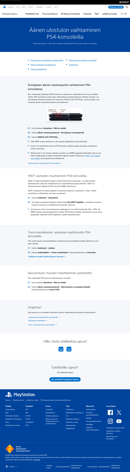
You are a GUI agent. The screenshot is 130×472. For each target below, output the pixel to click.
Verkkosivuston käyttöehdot (76, 466)
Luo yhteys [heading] (111, 406)
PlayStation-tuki (18, 400)
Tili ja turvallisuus (50, 14)
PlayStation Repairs (72, 419)
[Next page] (125, 14)
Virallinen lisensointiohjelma (92, 429)
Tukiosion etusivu (9, 14)
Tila (67, 416)
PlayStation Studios (12, 416)
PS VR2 (28, 416)
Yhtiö (7, 422)
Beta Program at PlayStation (112, 437)
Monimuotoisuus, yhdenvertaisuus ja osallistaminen (52, 421)
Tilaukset (87, 14)
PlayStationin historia (12, 425)
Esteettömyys (50, 413)
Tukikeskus (70, 409)
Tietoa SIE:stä (10, 409)
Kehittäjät (89, 424)
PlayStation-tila (32, 14)
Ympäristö (49, 409)
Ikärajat (88, 418)
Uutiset (48, 7)
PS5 (17, 7)
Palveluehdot (90, 409)
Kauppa (10, 7)
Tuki (55, 7)
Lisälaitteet (39, 7)
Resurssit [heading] (90, 406)
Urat (6, 413)
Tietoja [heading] (8, 406)
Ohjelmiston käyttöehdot (115, 466)
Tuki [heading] (68, 406)
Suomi (12, 467)
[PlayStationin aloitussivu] (4, 7)
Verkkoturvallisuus (52, 416)
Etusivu (7, 400)
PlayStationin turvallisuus (74, 413)
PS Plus (30, 7)
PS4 (27, 413)
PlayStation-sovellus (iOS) (115, 428)
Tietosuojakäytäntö (62, 467)
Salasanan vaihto (72, 422)
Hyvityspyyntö (71, 425)
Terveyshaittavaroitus (93, 421)
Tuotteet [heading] (29, 406)
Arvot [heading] (48, 406)
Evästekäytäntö (104, 467)
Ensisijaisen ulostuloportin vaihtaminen (47, 60)
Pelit (23, 7)
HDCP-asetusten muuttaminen (43, 65)
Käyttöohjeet (70, 428)
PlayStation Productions (13, 419)
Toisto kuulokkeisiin (39, 69)
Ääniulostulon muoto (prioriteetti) (82, 60)
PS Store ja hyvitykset (70, 14)
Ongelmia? (73, 65)
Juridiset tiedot (49, 466)
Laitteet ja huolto (109, 14)
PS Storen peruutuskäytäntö (92, 414)
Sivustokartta (92, 467)
